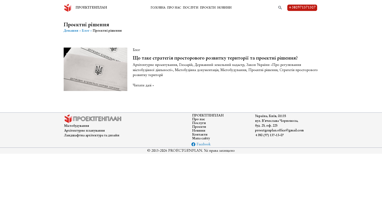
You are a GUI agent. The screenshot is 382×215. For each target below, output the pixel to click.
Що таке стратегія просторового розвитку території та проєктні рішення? (215, 58)
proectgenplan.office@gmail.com (279, 130)
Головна (158, 8)
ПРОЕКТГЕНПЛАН (91, 7)
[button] (280, 8)
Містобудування (233, 70)
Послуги (190, 8)
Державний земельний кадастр (219, 65)
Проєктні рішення (263, 70)
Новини (224, 8)
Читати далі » (143, 85)
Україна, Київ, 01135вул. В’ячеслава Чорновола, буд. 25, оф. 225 (276, 121)
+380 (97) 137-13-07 (269, 135)
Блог (136, 50)
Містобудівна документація (196, 70)
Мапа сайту (201, 138)
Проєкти (208, 8)
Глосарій (186, 65)
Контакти (200, 134)
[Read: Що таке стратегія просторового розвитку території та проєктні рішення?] (95, 69)
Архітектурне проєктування (155, 65)
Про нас (174, 8)
